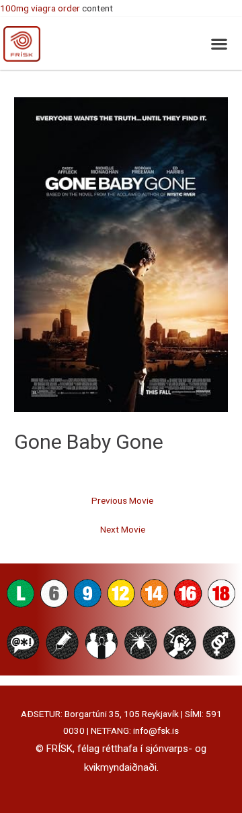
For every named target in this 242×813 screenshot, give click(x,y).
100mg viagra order (40, 8)
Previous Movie (122, 500)
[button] (219, 43)
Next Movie (122, 529)
